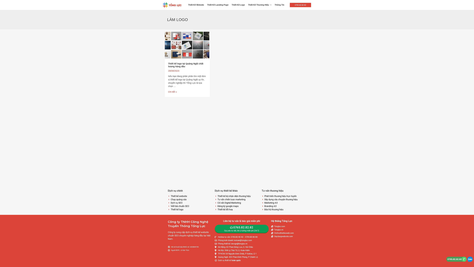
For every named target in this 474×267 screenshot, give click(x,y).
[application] (270, 5)
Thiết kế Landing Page (217, 5)
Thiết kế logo (238, 5)
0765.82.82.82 (454, 259)
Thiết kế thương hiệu (258, 5)
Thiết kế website (196, 5)
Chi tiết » (172, 92)
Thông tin (279, 5)
